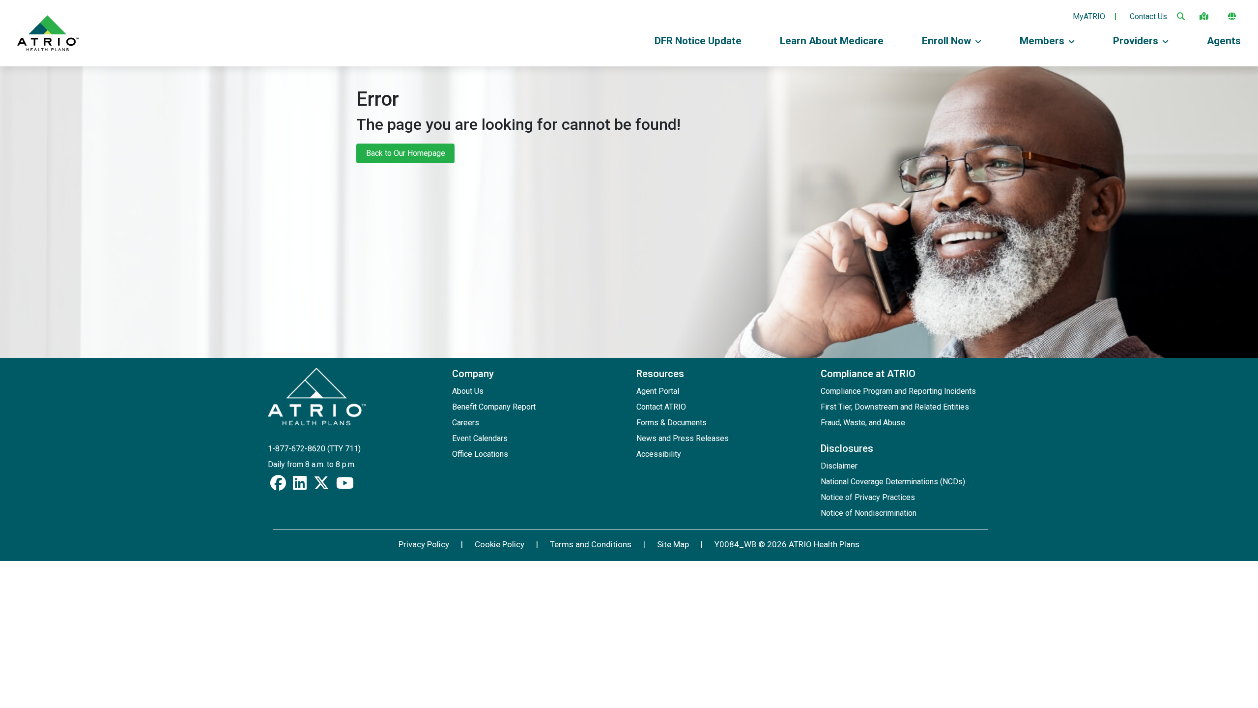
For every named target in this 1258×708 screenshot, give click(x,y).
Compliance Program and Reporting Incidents (898, 391)
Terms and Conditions (590, 544)
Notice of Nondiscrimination (868, 513)
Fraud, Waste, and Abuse (863, 422)
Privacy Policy (424, 544)
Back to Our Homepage (405, 153)
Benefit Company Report (494, 407)
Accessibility (658, 454)
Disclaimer (839, 466)
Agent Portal (657, 391)
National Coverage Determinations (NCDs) (893, 481)
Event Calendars (480, 438)
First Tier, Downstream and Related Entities (895, 407)
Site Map (673, 544)
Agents (1224, 41)
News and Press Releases (682, 438)
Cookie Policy (499, 544)
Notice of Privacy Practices (868, 497)
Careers (465, 422)
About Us (468, 391)
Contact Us (1148, 17)
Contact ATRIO (661, 407)
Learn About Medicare (832, 41)
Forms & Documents (671, 422)
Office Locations (480, 454)
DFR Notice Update (698, 41)
